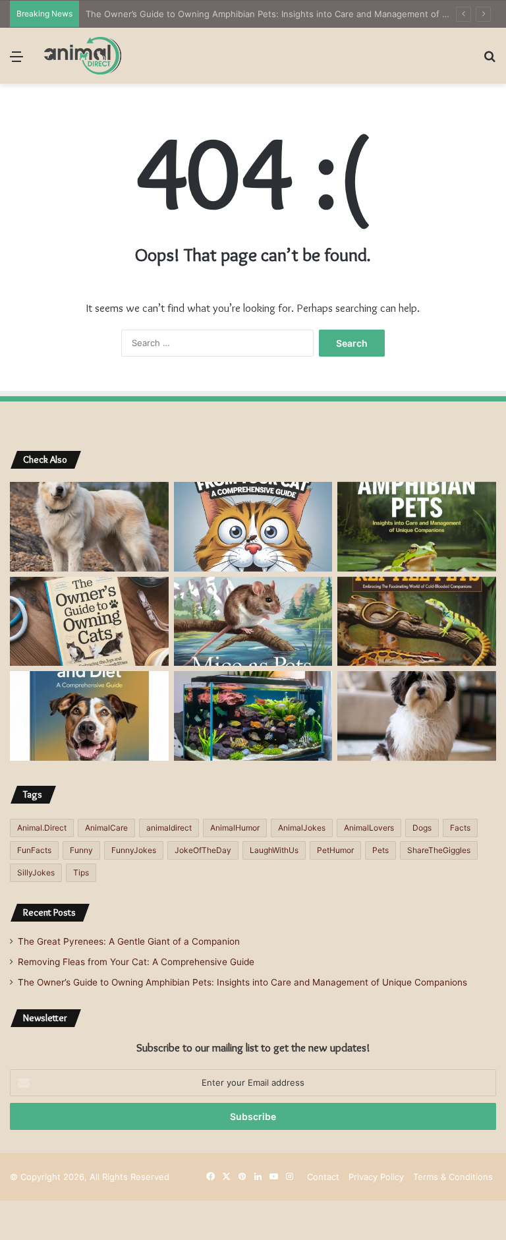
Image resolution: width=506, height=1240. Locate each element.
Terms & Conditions (453, 1176)
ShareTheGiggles (438, 850)
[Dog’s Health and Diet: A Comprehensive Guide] (89, 716)
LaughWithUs (274, 850)
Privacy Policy (376, 1176)
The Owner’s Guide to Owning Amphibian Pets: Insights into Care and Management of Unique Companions (242, 982)
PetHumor (335, 850)
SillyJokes (36, 872)
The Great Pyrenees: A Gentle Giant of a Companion (129, 941)
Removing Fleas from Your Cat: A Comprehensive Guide (136, 962)
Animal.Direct (42, 828)
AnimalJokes (301, 828)
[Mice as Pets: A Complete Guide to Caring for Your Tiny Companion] (253, 621)
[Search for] (489, 61)
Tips (81, 872)
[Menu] (16, 61)
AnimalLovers (369, 828)
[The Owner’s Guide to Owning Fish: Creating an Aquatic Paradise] (253, 716)
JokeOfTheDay (203, 850)
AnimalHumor (235, 828)
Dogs (422, 828)
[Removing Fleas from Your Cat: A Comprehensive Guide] (253, 527)
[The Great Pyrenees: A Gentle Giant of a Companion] (89, 527)
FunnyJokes (133, 850)
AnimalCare (106, 828)
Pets (380, 850)
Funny (81, 850)
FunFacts (34, 850)
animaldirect (169, 828)
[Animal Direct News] (82, 55)
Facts (460, 828)
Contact (323, 1176)
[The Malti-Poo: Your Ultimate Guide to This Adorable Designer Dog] (416, 716)
